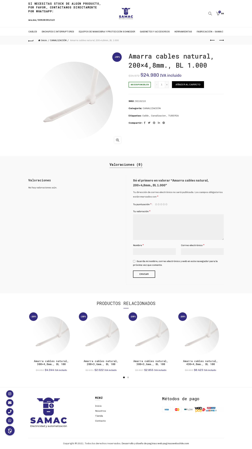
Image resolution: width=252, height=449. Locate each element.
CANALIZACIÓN (58, 40)
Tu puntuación (142, 204)
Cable (145, 115)
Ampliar (117, 140)
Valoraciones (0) (126, 164)
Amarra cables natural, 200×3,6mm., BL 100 (101, 362)
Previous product (212, 40)
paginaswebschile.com (176, 443)
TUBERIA (173, 115)
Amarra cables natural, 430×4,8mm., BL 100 (200, 362)
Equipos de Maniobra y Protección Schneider (107, 31)
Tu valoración (142, 211)
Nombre (138, 245)
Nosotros (100, 410)
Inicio (44, 40)
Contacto (100, 420)
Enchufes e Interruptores (58, 31)
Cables (32, 31)
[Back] (31, 40)
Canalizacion (158, 115)
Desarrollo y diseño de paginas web (142, 443)
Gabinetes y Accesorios (155, 31)
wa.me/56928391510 (41, 19)
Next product (221, 40)
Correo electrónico (193, 245)
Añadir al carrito (188, 84)
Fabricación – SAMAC (210, 31)
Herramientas (183, 31)
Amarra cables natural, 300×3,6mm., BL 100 (150, 362)
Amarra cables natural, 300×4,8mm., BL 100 (51, 362)
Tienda (99, 415)
